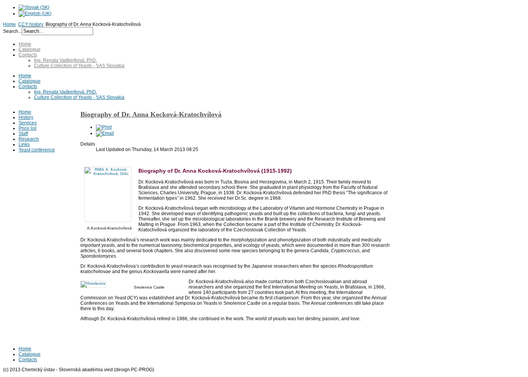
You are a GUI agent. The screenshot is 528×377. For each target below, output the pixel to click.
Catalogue (30, 49)
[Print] (104, 127)
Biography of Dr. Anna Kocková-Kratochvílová (150, 114)
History (26, 117)
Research (29, 139)
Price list (27, 128)
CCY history (30, 24)
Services (28, 123)
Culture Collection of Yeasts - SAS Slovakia (79, 65)
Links (24, 144)
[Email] (105, 133)
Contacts (28, 55)
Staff (23, 133)
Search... (12, 31)
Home (9, 24)
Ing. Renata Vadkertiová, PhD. (65, 60)
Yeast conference (37, 150)
